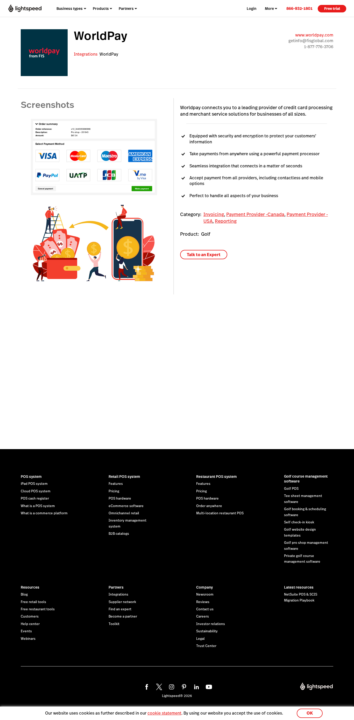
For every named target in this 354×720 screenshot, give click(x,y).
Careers (202, 616)
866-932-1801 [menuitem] (299, 8)
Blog (24, 594)
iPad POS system (34, 483)
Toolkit (114, 624)
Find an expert (120, 609)
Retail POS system (124, 476)
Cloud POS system (36, 491)
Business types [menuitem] (69, 8)
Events (26, 631)
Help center (30, 624)
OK (310, 713)
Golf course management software (306, 479)
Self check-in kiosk (299, 522)
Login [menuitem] (251, 8)
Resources (30, 587)
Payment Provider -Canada (255, 214)
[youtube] (208, 686)
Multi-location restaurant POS (220, 513)
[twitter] (158, 686)
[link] (299, 8)
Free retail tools (33, 602)
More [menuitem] (269, 8)
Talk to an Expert (204, 255)
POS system (31, 476)
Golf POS (291, 488)
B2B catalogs (119, 533)
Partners (116, 587)
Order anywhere (209, 506)
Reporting (226, 221)
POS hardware (120, 498)
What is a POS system (38, 506)
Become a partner (123, 616)
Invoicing (213, 214)
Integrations (85, 54)
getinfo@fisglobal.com (310, 41)
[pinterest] (183, 686)
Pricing (114, 491)
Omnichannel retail (124, 513)
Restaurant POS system (216, 476)
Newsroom (205, 594)
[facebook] (146, 686)
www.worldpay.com (314, 35)
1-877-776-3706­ (318, 47)
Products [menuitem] (101, 8)
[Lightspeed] (25, 8)
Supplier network (122, 602)
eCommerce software (126, 506)
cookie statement (164, 713)
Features (116, 483)
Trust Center (206, 646)
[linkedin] (195, 686)
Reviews (202, 602)
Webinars (28, 638)
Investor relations (210, 624)
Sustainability (207, 631)
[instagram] (170, 686)
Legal (200, 638)
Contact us (205, 609)
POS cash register (35, 498)
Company (204, 587)
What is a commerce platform (44, 513)
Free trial (332, 8)
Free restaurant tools (38, 609)
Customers (30, 616)
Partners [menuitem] (126, 8)
